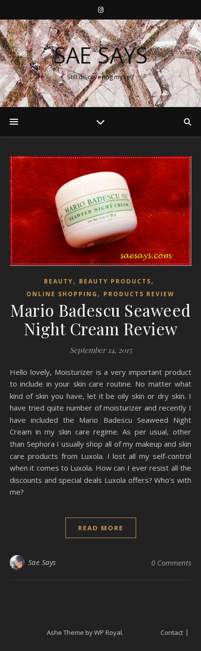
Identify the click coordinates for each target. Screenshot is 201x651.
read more (100, 527)
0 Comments (171, 562)
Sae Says (101, 55)
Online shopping (62, 294)
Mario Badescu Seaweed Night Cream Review (100, 319)
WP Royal (108, 632)
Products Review (139, 294)
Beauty (58, 281)
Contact (172, 632)
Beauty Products (115, 281)
